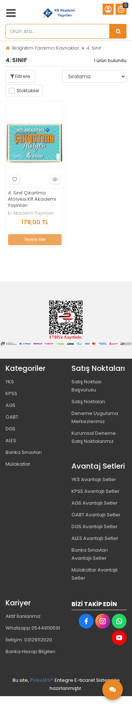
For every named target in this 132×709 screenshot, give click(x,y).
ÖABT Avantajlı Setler (96, 514)
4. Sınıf (94, 48)
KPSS (11, 393)
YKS (10, 381)
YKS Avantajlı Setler (94, 479)
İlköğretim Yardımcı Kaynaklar (45, 48)
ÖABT (12, 416)
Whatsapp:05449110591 (33, 627)
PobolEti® (42, 680)
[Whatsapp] (119, 621)
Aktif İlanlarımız (23, 616)
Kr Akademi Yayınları (31, 213)
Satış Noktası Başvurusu (87, 385)
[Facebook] (86, 621)
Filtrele (22, 76)
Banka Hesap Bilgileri (30, 651)
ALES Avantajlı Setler (95, 538)
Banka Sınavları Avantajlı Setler (90, 554)
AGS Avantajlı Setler (95, 502)
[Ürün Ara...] (118, 31)
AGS (10, 405)
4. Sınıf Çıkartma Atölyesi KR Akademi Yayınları (32, 199)
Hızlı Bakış (55, 179)
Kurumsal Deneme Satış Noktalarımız (94, 437)
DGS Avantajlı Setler (95, 526)
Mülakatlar (18, 464)
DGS (10, 428)
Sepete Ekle (34, 239)
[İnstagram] (102, 621)
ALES (11, 440)
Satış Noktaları (88, 401)
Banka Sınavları (24, 452)
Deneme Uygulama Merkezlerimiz (95, 417)
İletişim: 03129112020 (29, 639)
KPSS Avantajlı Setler (96, 491)
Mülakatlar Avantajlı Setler (95, 573)
